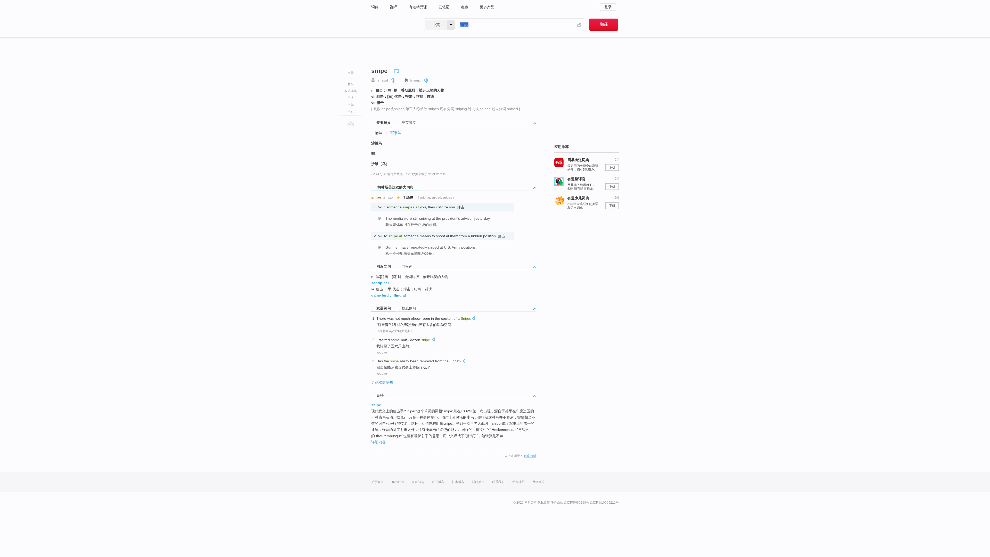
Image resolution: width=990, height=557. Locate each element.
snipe (376, 405)
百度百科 (530, 456)
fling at (400, 295)
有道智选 (418, 482)
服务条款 (557, 502)
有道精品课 (418, 7)
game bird (380, 295)
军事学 (395, 133)
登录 (608, 7)
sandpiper (380, 283)
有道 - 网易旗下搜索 (392, 24)
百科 (351, 112)
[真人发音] (393, 80)
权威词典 (350, 91)
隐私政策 (544, 502)
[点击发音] (473, 319)
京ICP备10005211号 (604, 502)
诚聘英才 (478, 482)
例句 (351, 105)
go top (351, 124)
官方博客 (438, 482)
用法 (351, 98)
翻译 (393, 7)
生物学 (376, 133)
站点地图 (518, 482)
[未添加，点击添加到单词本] (397, 70)
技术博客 (458, 482)
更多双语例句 (382, 382)
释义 (351, 84)
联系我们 (498, 482)
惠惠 (464, 7)
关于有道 (377, 482)
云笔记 (444, 7)
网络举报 (538, 482)
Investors (397, 482)
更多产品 (487, 7)
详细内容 (378, 442)
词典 (374, 7)
